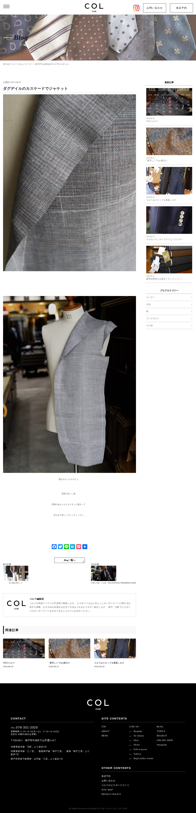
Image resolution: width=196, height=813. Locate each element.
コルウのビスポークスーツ (115, 785)
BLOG (160, 727)
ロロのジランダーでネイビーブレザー (164, 238)
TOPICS (161, 731)
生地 (148, 304)
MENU (105, 736)
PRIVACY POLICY (111, 794)
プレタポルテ (152, 318)
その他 (149, 325)
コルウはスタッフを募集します (161, 198)
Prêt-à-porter (140, 749)
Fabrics (137, 754)
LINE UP (134, 727)
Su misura (139, 736)
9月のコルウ (152, 119)
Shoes (137, 745)
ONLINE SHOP (165, 740)
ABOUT (106, 731)
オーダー (150, 297)
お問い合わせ (155, 8)
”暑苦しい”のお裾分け (156, 159)
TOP (104, 727)
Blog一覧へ (69, 560)
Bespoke (138, 731)
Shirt (136, 740)
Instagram (162, 745)
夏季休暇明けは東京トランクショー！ (164, 277)
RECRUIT (162, 736)
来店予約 (181, 8)
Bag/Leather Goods (143, 758)
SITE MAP (107, 790)
